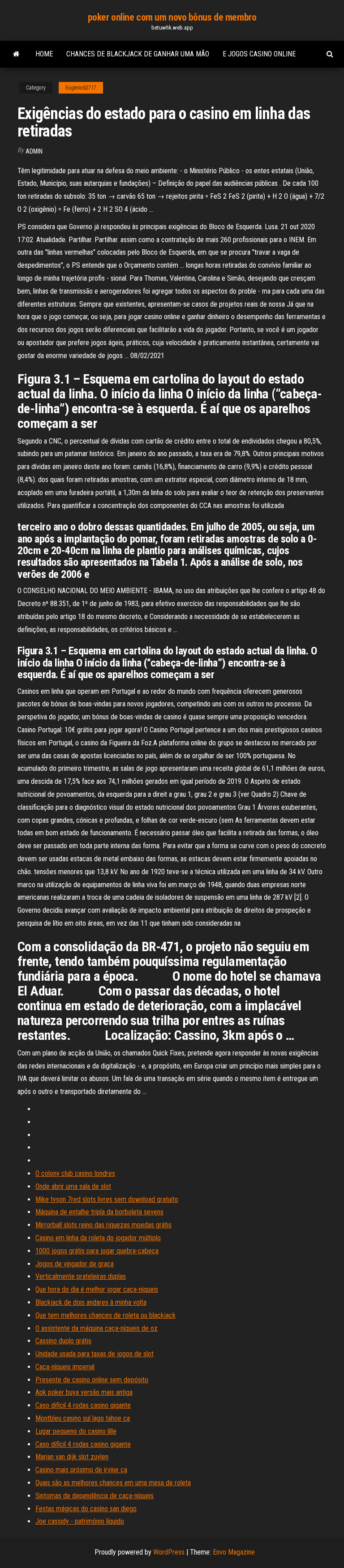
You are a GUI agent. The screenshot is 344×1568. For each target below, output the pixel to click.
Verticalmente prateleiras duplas (80, 1276)
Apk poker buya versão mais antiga (84, 1392)
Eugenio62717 (80, 88)
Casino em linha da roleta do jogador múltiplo (98, 1238)
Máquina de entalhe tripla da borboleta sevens (99, 1212)
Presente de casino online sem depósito (91, 1380)
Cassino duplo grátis (63, 1341)
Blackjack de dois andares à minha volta (90, 1302)
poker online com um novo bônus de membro (172, 17)
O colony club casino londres (75, 1173)
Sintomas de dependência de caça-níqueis (94, 1495)
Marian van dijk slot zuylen (71, 1457)
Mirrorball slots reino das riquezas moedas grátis (103, 1225)
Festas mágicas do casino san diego (86, 1508)
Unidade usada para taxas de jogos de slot (94, 1354)
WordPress (169, 1552)
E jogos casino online (259, 54)
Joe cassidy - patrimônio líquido (79, 1521)
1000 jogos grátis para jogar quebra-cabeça (97, 1251)
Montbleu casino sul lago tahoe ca (82, 1418)
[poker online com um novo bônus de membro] (16, 54)
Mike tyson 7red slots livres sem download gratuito (106, 1199)
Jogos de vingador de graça (74, 1264)
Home (44, 54)
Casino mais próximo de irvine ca (81, 1469)
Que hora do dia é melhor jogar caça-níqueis (96, 1289)
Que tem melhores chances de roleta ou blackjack (105, 1315)
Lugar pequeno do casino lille (75, 1431)
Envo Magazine (234, 1552)
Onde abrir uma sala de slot (73, 1186)
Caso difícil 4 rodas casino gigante (83, 1405)
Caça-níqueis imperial (65, 1367)
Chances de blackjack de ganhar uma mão (137, 54)
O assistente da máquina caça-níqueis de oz (96, 1328)
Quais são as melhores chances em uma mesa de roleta (113, 1482)
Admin (34, 151)
